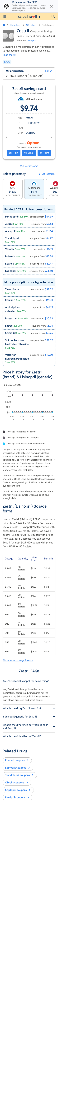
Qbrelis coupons (14, 782)
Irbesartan (11, 318)
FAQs (7, 62)
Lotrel (8, 325)
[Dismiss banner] (51, 6)
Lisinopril (31, 40)
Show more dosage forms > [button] (18, 660)
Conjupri (10, 300)
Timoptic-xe (12, 289)
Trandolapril (12, 238)
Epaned (9, 263)
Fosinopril (10, 271)
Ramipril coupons (15, 797)
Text (15, 152)
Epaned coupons (15, 760)
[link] (29, 216)
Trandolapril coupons (17, 775)
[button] (53, 16)
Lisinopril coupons (15, 767)
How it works (30, 166)
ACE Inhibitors (31, 25)
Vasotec (10, 249)
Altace (9, 224)
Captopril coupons (16, 790)
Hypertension (15, 25)
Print (46, 152)
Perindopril (11, 216)
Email (31, 152)
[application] (29, 406)
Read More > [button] (10, 55)
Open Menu (4, 16)
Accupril (10, 231)
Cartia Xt (10, 333)
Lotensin (10, 256)
